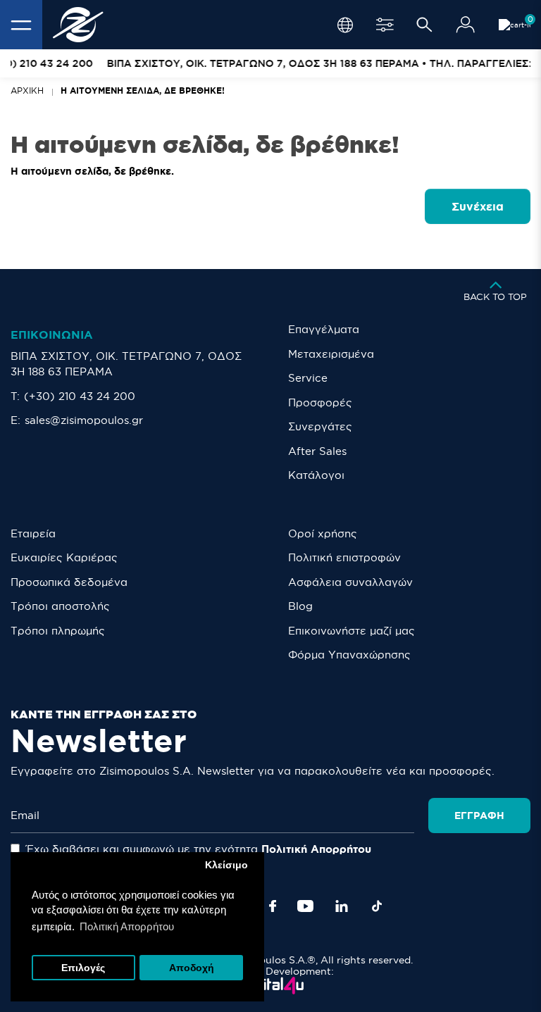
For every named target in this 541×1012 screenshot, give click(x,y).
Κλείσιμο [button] (226, 865)
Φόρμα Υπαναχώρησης (349, 655)
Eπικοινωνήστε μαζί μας (351, 631)
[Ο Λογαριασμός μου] (465, 24)
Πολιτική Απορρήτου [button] (127, 926)
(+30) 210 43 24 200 (79, 396)
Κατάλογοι (316, 475)
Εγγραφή (479, 815)
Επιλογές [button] (83, 968)
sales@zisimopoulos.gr (84, 420)
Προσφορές (320, 402)
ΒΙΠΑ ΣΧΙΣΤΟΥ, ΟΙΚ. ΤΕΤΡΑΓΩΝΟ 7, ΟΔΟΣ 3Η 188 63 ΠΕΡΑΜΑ (126, 364)
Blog (300, 606)
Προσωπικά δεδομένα (69, 582)
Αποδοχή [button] (191, 968)
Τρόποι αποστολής (60, 606)
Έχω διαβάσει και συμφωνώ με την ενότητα (197, 849)
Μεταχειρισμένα (331, 354)
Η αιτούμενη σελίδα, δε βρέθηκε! (143, 90)
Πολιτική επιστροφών (344, 557)
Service (308, 378)
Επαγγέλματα (323, 329)
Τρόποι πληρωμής (58, 631)
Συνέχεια (478, 206)
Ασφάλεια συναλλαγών (350, 582)
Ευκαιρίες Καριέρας (64, 557)
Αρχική (27, 90)
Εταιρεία (33, 533)
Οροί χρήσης (322, 533)
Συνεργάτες (320, 426)
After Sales (317, 451)
